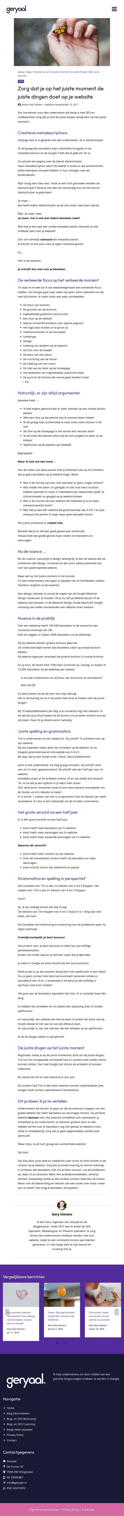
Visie (20, 81)
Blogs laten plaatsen (20, 1429)
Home (10, 1408)
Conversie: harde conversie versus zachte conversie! (99, 1316)
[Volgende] (117, 1312)
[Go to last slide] (7, 1312)
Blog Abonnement (18, 1413)
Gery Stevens (36, 104)
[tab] (57, 1343)
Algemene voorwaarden (44, 1509)
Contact (12, 1440)
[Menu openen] (117, 9)
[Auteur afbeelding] (19, 104)
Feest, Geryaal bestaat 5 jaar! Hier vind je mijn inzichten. (61, 1316)
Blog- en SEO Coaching (21, 1424)
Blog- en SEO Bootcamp (21, 1419)
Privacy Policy (15, 1435)
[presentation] (21, 1295)
